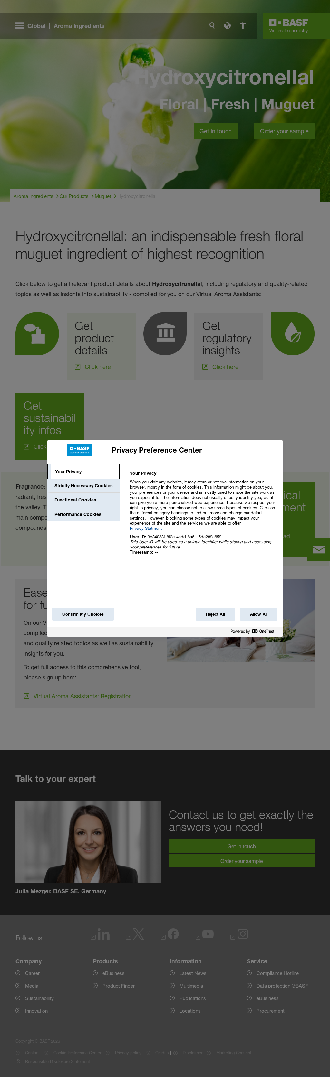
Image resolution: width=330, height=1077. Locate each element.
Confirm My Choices (83, 614)
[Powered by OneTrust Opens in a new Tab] (254, 633)
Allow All (258, 614)
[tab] (83, 471)
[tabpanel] (203, 516)
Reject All (215, 614)
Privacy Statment (146, 528)
